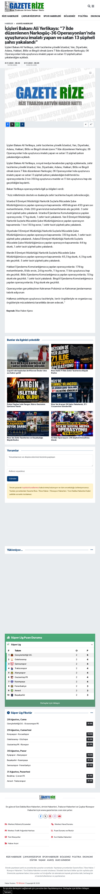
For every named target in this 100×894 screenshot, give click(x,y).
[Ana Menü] (93, 6)
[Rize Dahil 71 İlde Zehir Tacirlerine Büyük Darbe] (72, 356)
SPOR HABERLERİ (52, 16)
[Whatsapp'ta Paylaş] (17, 124)
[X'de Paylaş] (12, 124)
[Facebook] (41, 816)
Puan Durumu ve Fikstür (64, 831)
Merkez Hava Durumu (64, 824)
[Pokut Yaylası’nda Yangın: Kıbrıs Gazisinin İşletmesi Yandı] (28, 390)
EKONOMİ (88, 857)
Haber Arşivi (13, 843)
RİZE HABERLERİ (10, 16)
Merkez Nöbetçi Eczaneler (19, 824)
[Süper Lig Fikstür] (91, 713)
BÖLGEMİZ (69, 16)
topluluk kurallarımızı (30, 488)
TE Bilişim (20, 883)
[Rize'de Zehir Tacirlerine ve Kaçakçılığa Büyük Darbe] (28, 423)
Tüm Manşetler (14, 837)
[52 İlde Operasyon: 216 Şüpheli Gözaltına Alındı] (72, 423)
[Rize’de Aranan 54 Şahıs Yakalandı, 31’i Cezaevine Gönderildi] (72, 390)
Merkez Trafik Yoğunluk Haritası (21, 831)
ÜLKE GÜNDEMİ (62, 860)
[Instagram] (55, 816)
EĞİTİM (33, 860)
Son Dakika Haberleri (62, 837)
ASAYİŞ (50, 860)
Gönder (13, 479)
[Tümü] (91, 550)
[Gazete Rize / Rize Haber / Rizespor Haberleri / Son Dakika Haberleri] (31, 6)
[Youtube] (59, 816)
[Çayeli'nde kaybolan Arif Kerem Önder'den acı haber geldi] (28, 356)
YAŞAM (41, 860)
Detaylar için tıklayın (50, 703)
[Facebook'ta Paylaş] (8, 124)
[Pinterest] (50, 816)
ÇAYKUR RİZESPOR (30, 16)
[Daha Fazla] (22, 124)
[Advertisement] (50, 525)
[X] (45, 816)
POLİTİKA (83, 16)
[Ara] (89, 6)
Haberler (9, 24)
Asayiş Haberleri (24, 24)
